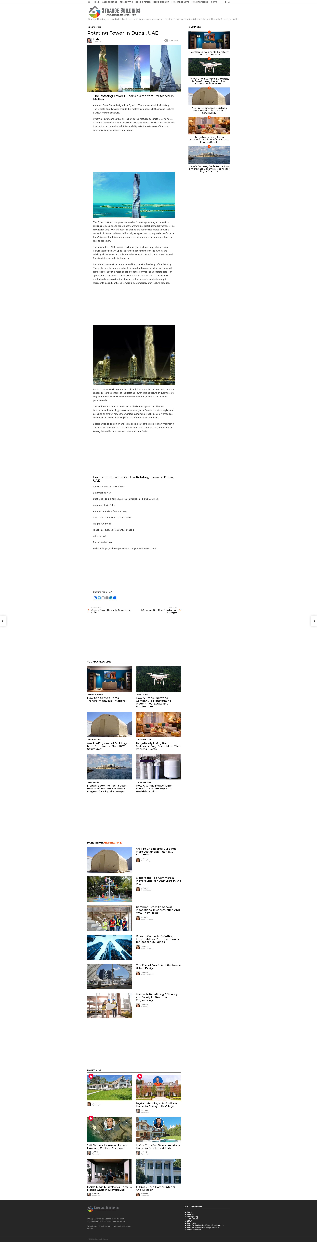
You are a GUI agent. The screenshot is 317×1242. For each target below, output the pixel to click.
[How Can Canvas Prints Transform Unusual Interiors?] (109, 679)
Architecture (109, 2)
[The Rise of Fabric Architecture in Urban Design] (109, 976)
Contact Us (191, 1223)
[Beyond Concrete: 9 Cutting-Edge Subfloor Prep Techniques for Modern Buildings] (109, 947)
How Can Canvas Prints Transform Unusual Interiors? (107, 699)
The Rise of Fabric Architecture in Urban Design (158, 967)
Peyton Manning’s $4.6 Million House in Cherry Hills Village (156, 1105)
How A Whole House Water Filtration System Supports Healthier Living (154, 788)
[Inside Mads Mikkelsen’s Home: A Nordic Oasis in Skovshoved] (109, 1171)
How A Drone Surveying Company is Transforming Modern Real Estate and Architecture (153, 702)
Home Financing (200, 2)
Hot (90, 1076)
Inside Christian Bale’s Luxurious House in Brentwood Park (158, 1147)
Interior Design (95, 694)
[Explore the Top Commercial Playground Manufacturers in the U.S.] (109, 889)
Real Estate (126, 2)
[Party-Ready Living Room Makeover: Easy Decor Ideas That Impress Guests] (158, 724)
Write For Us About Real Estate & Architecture (205, 1225)
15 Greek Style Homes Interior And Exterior (155, 1188)
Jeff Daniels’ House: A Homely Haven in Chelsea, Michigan (107, 1147)
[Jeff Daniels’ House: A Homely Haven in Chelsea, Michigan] (109, 1129)
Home (96, 2)
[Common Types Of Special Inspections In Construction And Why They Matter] (109, 918)
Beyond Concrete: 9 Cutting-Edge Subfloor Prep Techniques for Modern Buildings (157, 938)
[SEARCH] (229, 2)
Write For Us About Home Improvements (203, 1227)
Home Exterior (161, 2)
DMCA (189, 1221)
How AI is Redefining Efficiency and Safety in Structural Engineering (157, 997)
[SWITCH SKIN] (226, 2)
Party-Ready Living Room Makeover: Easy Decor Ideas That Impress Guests (158, 746)
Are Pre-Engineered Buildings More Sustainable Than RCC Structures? (107, 746)
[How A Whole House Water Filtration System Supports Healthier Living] (158, 766)
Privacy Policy (192, 1217)
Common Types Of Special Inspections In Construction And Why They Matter (158, 909)
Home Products (180, 2)
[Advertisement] (134, 151)
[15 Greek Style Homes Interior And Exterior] (158, 1171)
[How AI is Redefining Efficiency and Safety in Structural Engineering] (109, 1005)
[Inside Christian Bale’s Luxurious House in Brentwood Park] (158, 1129)
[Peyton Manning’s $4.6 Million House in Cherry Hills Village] (158, 1087)
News (214, 2)
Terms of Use (192, 1219)
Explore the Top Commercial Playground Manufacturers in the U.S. (158, 880)
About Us (191, 1214)
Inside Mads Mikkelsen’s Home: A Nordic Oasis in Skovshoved (109, 1188)
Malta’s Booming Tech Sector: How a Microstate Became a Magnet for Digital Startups (107, 788)
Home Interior (143, 2)
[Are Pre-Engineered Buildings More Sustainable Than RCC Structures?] (109, 724)
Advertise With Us (194, 1230)
